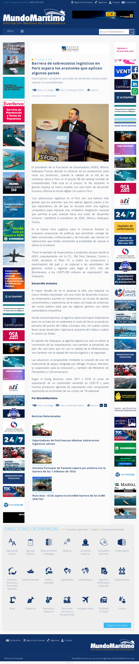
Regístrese (54, 640)
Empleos (68, 640)
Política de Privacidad (13, 658)
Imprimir (94, 90)
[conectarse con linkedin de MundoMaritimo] (135, 84)
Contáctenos (15, 640)
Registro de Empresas (35, 640)
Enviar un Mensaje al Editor (71, 90)
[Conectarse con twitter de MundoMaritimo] (135, 76)
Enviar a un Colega (45, 90)
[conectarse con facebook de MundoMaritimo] (135, 69)
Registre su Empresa (117, 625)
